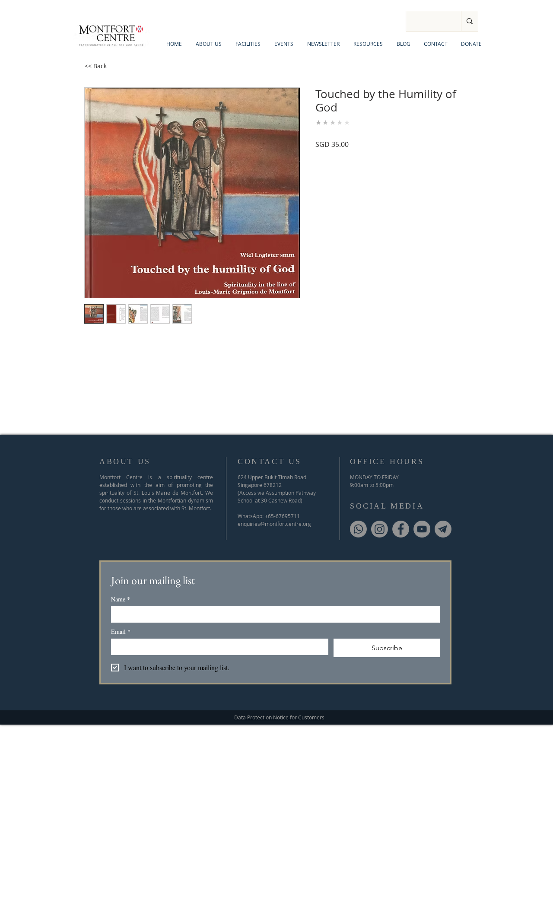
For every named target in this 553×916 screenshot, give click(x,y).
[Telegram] (443, 529)
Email (120, 631)
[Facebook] (400, 529)
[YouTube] (421, 529)
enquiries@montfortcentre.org (274, 523)
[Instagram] (379, 529)
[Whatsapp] (358, 529)
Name (120, 599)
